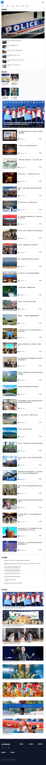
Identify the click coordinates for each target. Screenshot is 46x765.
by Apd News (6, 36)
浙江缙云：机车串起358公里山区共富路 (27, 301)
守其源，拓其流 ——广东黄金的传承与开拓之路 (28, 174)
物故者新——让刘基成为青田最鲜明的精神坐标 (28, 315)
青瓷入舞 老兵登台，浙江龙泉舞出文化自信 (27, 202)
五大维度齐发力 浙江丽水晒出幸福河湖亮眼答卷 (28, 273)
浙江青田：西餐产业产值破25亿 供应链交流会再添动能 (30, 230)
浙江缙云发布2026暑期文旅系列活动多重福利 (28, 386)
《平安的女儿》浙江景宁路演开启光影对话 (27, 145)
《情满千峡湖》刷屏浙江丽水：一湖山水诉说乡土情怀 (30, 159)
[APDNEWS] (2, 2)
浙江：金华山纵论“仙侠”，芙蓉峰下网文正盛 (28, 415)
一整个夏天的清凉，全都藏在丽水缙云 (26, 287)
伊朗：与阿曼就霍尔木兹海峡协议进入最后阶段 (28, 259)
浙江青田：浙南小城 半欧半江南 (25, 429)
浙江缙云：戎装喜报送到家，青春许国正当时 (28, 244)
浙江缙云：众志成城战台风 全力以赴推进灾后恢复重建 (30, 443)
